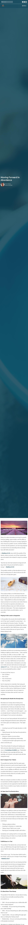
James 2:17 (4, 667)
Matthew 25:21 (5, 858)
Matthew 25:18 (6, 553)
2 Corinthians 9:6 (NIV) (11, 750)
